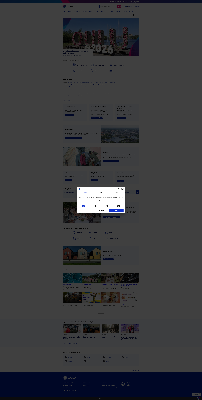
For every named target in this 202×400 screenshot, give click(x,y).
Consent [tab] (85, 192)
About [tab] (117, 192)
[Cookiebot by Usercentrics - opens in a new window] (119, 189)
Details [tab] (101, 192)
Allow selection (101, 210)
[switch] (95, 206)
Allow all (116, 210)
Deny (86, 210)
